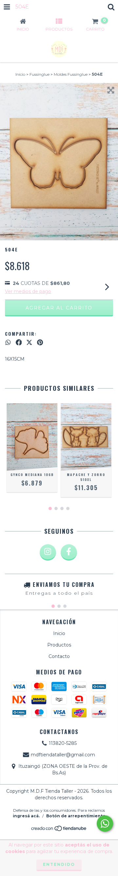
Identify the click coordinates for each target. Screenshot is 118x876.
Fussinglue (39, 74)
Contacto (59, 656)
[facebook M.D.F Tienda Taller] (69, 552)
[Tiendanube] (59, 830)
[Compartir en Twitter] (29, 342)
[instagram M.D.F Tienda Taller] (48, 552)
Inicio (20, 74)
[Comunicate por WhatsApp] (105, 823)
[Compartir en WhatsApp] (8, 342)
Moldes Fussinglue (71, 74)
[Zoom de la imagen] (110, 90)
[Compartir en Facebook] (19, 342)
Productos (59, 645)
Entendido (59, 864)
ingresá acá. (26, 815)
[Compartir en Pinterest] (40, 342)
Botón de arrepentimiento (76, 815)
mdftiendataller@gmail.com (63, 755)
